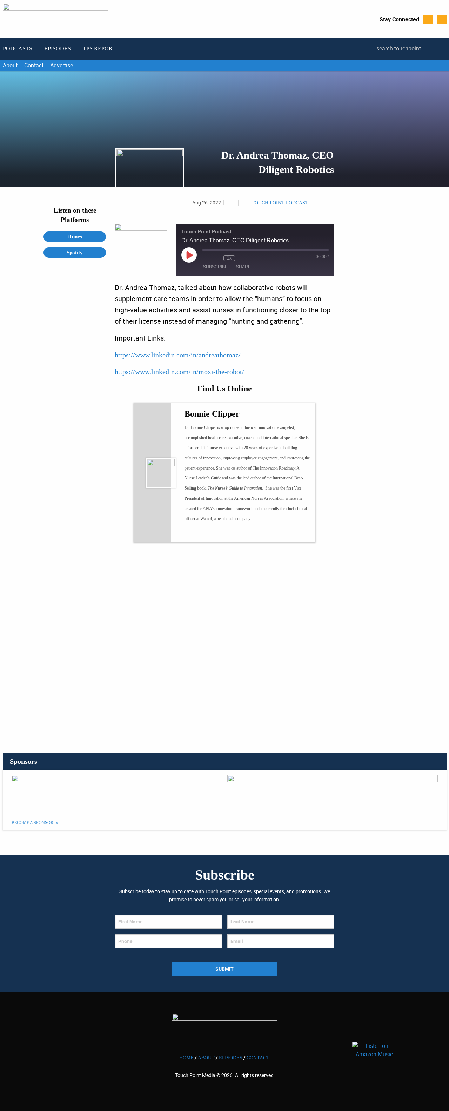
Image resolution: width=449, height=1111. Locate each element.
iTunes (74, 237)
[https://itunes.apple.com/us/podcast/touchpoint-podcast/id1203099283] (332, 792)
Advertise (61, 65)
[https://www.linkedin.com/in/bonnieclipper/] (187, 533)
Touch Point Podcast (280, 203)
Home (186, 1057)
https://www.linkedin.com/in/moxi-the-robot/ (179, 372)
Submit (224, 968)
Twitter (428, 19)
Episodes (57, 49)
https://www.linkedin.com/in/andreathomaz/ (178, 355)
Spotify (75, 252)
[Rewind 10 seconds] (216, 258)
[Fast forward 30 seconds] (242, 258)
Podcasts (17, 49)
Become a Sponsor (33, 823)
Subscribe (215, 266)
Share (243, 266)
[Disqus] (224, 642)
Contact (33, 65)
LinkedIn (442, 19)
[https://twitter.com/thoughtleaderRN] (200, 533)
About (10, 65)
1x (229, 258)
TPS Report (99, 49)
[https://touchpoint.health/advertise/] (117, 792)
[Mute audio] (205, 258)
